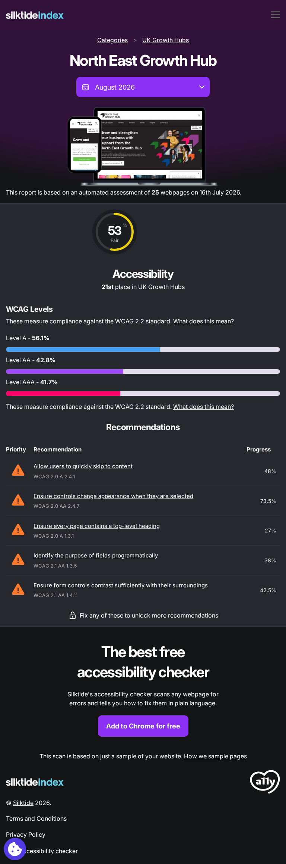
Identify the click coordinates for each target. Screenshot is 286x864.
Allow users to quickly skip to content (83, 466)
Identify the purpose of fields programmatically (96, 555)
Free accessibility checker (42, 851)
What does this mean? (203, 321)
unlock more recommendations (175, 615)
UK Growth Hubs (165, 40)
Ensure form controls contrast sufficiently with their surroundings (121, 585)
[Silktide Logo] (35, 782)
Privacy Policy (25, 834)
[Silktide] (35, 15)
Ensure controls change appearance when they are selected (113, 496)
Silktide (23, 802)
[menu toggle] (275, 15)
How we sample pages (215, 756)
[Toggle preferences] (15, 849)
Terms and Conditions (36, 818)
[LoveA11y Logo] (265, 783)
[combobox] (143, 87)
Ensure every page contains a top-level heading (97, 525)
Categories (112, 40)
